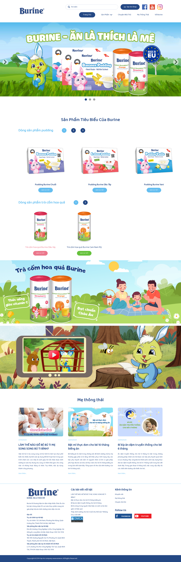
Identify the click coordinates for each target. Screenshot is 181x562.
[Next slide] (176, 62)
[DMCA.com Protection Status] (90, 519)
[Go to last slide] (5, 62)
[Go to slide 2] (90, 99)
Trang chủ (87, 14)
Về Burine (159, 14)
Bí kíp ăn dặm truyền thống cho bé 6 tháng (86, 503)
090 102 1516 (59, 532)
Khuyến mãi (119, 494)
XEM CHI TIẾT (40, 253)
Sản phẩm (105, 14)
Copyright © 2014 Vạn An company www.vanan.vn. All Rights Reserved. (52, 558)
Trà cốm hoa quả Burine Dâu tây (40, 247)
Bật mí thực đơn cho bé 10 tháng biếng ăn (86, 500)
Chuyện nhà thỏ (124, 14)
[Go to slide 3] (94, 99)
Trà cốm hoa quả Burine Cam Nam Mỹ (84, 247)
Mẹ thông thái (143, 14)
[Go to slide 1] (86, 99)
